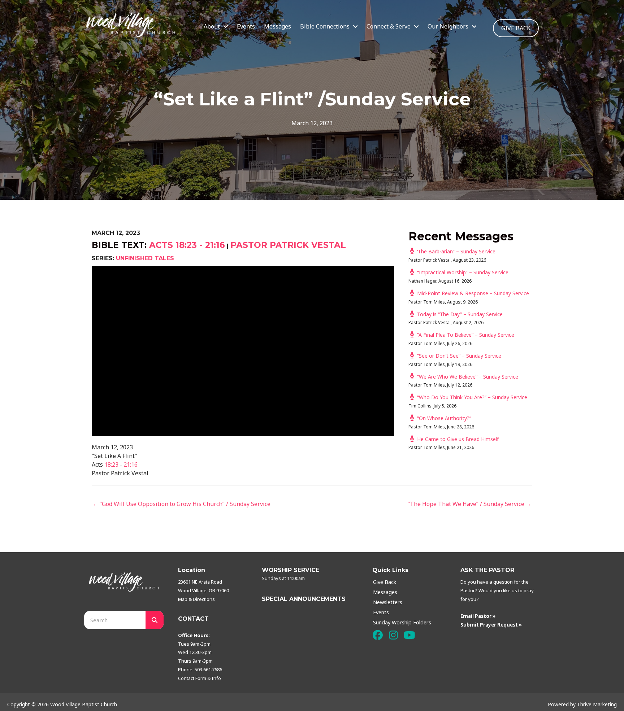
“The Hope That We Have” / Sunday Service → (470, 504)
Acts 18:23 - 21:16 (187, 245)
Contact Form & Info (199, 678)
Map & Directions (196, 599)
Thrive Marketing (597, 704)
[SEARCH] (155, 620)
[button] (377, 635)
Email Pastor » (477, 616)
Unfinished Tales (145, 258)
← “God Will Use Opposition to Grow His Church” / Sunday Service (181, 504)
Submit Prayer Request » (491, 624)
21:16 (131, 464)
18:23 (111, 464)
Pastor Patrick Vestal (288, 245)
